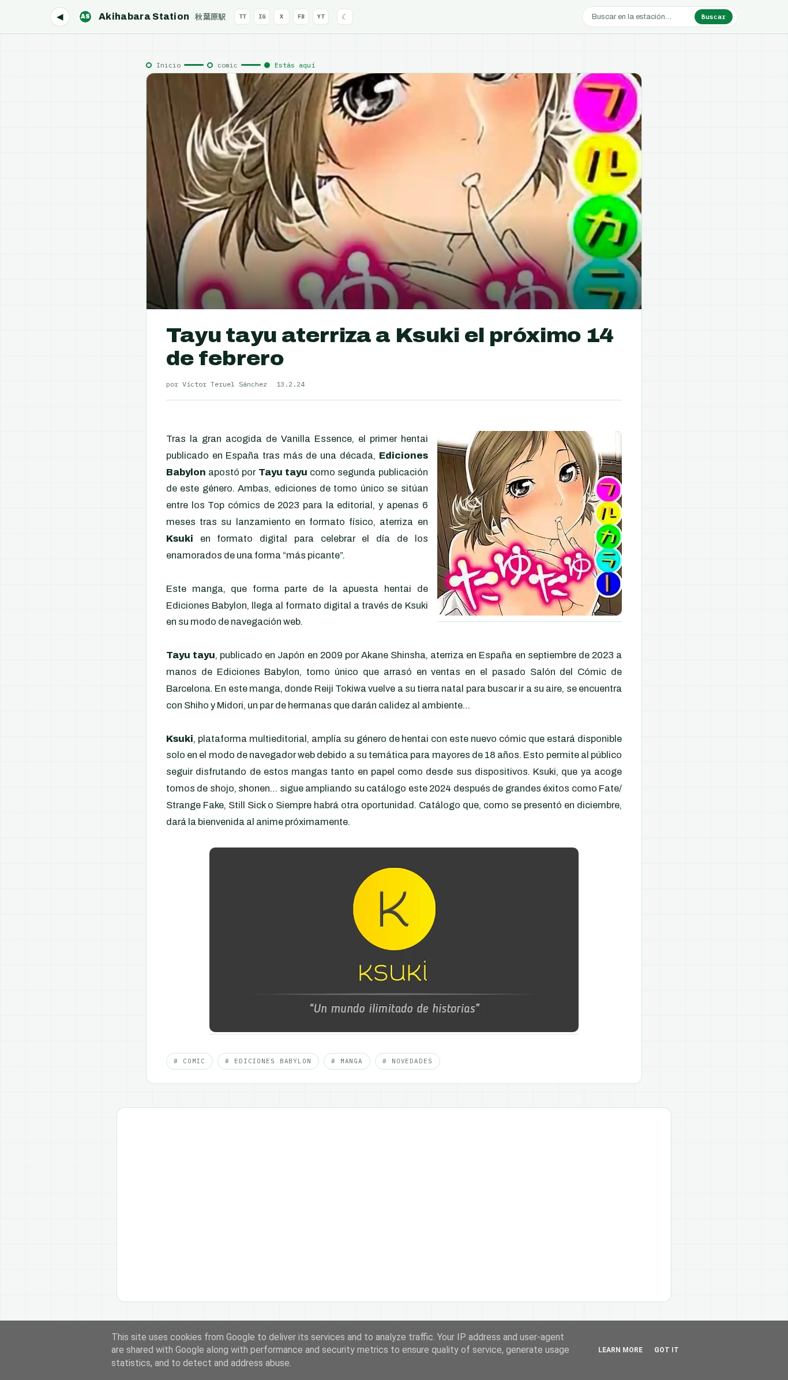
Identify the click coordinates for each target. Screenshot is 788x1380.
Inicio (168, 65)
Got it (666, 1350)
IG (261, 16)
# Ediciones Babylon (268, 1061)
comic (227, 65)
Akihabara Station (153, 16)
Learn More (620, 1350)
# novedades (407, 1061)
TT (242, 16)
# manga (347, 1061)
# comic (189, 1061)
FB (301, 16)
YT (320, 16)
